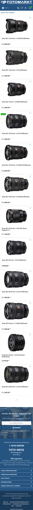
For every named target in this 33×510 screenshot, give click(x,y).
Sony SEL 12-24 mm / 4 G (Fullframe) (14, 70)
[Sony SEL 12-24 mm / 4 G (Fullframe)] (16, 58)
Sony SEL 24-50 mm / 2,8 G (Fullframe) (15, 387)
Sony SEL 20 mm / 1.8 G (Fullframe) (14, 260)
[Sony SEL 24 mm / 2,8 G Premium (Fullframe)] (16, 342)
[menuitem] (5, 8)
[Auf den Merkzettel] (30, 18)
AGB (12, 505)
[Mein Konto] (26, 8)
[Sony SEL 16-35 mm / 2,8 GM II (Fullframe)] (16, 153)
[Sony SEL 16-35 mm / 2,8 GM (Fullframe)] (16, 184)
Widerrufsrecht (7, 504)
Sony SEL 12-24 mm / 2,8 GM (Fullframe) (15, 38)
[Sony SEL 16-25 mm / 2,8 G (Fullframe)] (16, 121)
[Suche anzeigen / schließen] (18, 8)
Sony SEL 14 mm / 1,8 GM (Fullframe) (14, 102)
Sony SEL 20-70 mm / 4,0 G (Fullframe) (15, 292)
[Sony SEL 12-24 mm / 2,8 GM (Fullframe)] (16, 26)
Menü (7, 8)
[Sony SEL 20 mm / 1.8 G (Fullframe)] (16, 248)
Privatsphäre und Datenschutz (21, 504)
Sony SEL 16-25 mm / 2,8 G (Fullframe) (15, 133)
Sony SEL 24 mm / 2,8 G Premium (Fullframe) (13, 356)
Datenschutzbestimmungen (15, 431)
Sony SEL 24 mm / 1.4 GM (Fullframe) (14, 323)
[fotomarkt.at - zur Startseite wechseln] (16, 3)
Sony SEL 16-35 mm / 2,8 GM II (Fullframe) (16, 165)
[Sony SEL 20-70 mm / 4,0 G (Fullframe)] (16, 279)
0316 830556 (17, 445)
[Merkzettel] (22, 8)
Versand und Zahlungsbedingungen (19, 502)
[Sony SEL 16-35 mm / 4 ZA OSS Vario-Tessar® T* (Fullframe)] (16, 216)
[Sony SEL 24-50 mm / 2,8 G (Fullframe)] (16, 374)
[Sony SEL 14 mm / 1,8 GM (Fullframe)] (16, 89)
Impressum (19, 505)
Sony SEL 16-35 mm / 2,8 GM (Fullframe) (15, 197)
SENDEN (17, 428)
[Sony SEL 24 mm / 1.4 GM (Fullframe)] (16, 311)
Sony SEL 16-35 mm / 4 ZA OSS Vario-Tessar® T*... (14, 229)
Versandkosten (6, 496)
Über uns (5, 502)
